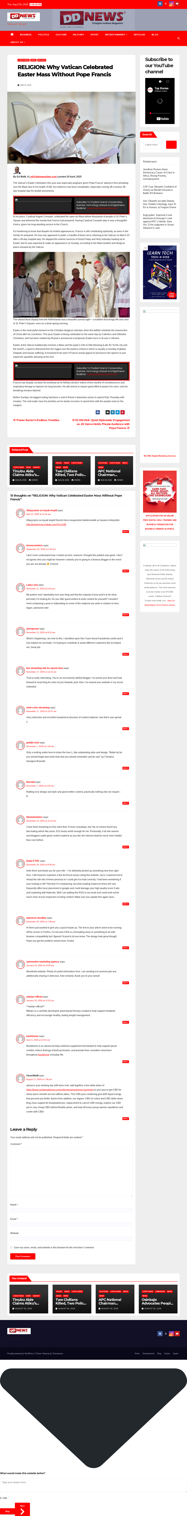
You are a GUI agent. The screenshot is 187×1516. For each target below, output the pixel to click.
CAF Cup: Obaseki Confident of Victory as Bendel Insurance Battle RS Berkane (160, 189)
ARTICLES (139, 34)
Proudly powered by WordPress (20, 1353)
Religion (41, 60)
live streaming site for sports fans (44, 668)
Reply (125, 531)
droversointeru (34, 545)
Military (78, 34)
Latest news (23, 60)
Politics (43, 34)
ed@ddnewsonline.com (44, 176)
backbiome (32, 1036)
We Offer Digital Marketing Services (160, 456)
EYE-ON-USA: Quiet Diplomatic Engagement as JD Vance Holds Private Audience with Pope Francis (101, 424)
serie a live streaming (38, 707)
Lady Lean (32, 585)
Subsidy (36, 467)
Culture (61, 34)
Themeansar (57, 1353)
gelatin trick (32, 742)
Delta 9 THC (32, 861)
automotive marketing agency (42, 961)
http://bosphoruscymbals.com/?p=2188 (46, 524)
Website (14, 1233)
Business (26, 34)
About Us (17, 42)
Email (14, 1219)
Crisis (66, 463)
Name (14, 1204)
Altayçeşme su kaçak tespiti (41, 510)
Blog (155, 34)
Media (58, 467)
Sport (94, 34)
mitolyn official (34, 996)
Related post (149, 161)
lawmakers (160, 1291)
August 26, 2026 (23, 1309)
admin (34, 480)
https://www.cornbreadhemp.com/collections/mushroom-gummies (60, 1090)
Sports (176, 1353)
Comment (16, 1144)
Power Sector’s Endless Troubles (37, 420)
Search (147, 134)
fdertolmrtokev (34, 817)
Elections (103, 463)
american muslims (36, 918)
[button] (178, 38)
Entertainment (115, 34)
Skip (7, 1511)
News (33, 60)
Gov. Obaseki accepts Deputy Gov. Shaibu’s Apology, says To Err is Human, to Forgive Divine (159, 204)
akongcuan (32, 628)
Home (137, 1353)
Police (59, 463)
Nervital (30, 782)
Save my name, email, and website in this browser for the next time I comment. (54, 1247)
